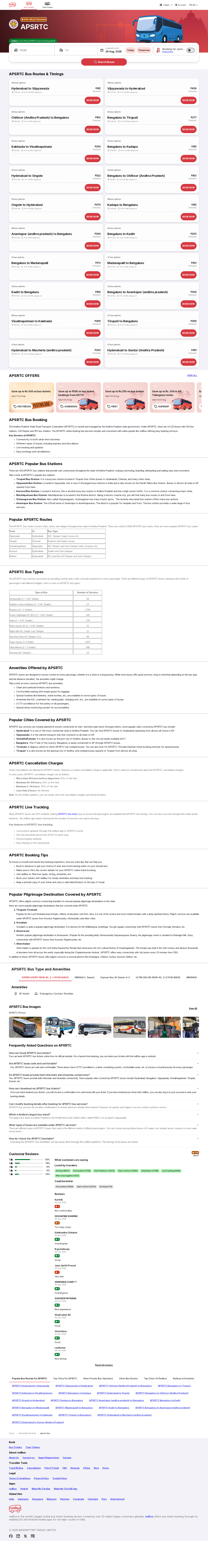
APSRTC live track (67, 814)
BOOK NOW (92, 100)
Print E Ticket (51, 1468)
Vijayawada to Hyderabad (126, 88)
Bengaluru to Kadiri (121, 234)
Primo (105, 1468)
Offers (86, 1468)
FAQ (65, 1468)
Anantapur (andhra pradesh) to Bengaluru (41, 234)
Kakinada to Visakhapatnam (31, 146)
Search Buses (106, 61)
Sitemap (75, 1468)
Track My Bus (16, 1468)
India (11, 1499)
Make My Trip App (41, 1488)
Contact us (29, 1457)
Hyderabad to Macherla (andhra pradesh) (41, 350)
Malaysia (51, 1499)
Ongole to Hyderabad (27, 205)
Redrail (24, 1488)
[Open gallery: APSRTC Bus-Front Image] (25, 1027)
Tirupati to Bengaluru (122, 321)
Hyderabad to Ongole (27, 176)
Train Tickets (33, 1447)
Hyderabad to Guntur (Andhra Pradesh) (135, 350)
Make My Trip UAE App (65, 1488)
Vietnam (64, 1499)
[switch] (191, 50)
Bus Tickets (15, 1447)
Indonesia (23, 1499)
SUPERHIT (163, 406)
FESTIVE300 (24, 406)
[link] (31, 397)
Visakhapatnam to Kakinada (31, 321)
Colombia (93, 1499)
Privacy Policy (41, 1478)
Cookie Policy (60, 1478)
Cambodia (78, 1499)
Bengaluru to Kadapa (122, 146)
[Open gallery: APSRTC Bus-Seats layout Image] (164, 1027)
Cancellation (34, 1468)
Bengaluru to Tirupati (122, 117)
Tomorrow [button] (144, 50)
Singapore (37, 1499)
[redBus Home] (12, 4)
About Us (14, 1457)
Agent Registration (48, 1457)
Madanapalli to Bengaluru (125, 263)
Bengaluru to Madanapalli (29, 263)
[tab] (45, 977)
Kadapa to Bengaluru (122, 205)
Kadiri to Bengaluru (25, 292)
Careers (67, 1457)
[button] (33, 50)
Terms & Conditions (19, 1478)
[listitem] (14, 386)
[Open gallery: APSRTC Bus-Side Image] (94, 1027)
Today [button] (130, 50)
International (117, 1499)
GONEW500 (70, 406)
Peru (104, 1499)
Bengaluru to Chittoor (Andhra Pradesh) (136, 176)
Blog (96, 1468)
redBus (13, 1488)
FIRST (114, 406)
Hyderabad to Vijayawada (30, 88)
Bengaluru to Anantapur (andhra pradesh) (137, 292)
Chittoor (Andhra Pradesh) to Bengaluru (40, 117)
